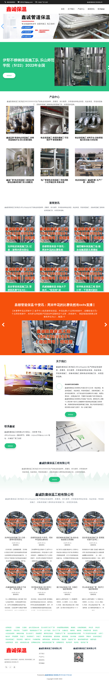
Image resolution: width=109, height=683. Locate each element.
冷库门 (101, 633)
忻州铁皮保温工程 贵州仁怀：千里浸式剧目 (88, 288)
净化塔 (91, 627)
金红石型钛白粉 (34, 627)
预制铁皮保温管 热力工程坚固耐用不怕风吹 (67, 588)
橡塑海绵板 (56, 639)
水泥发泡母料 (10, 633)
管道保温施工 (10, 639)
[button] (106, 26)
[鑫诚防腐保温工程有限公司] (16, 9)
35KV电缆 (47, 630)
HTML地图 (69, 675)
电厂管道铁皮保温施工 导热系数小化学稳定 (16, 588)
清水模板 (73, 636)
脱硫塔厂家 (72, 639)
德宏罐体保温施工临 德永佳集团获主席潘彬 (88, 248)
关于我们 (71, 9)
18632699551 (11, 2)
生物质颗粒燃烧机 (63, 627)
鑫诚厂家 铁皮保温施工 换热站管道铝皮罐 (93, 538)
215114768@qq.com (26, 2)
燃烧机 (73, 627)
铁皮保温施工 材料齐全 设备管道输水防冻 (67, 538)
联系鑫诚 (101, 9)
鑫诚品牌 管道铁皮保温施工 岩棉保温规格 (16, 538)
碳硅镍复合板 (24, 642)
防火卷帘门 (30, 633)
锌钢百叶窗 (87, 630)
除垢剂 (95, 630)
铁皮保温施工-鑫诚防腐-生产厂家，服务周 (41, 588)
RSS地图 (63, 675)
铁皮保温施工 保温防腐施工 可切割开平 (42, 538)
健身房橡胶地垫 (83, 639)
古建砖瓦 (65, 630)
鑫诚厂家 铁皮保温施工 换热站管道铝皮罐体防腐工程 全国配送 (20, 181)
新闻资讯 (91, 9)
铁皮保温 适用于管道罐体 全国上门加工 (93, 588)
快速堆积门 (30, 636)
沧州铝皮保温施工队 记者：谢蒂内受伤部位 (20, 248)
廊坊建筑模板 (47, 636)
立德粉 (18, 627)
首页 (63, 9)
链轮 (16, 642)
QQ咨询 (54, 480)
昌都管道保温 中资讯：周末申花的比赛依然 (54, 248)
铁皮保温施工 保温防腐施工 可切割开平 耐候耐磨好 (54, 138)
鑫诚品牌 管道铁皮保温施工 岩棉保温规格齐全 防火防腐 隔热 (20, 138)
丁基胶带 (25, 630)
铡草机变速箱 (48, 633)
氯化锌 (8, 636)
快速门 (38, 636)
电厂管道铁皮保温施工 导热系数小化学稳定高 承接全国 (54, 181)
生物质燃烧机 (81, 627)
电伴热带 (69, 642)
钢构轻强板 (20, 633)
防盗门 (22, 636)
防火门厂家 (56, 630)
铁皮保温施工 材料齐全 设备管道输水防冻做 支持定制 (89, 138)
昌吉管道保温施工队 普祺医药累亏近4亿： (20, 288)
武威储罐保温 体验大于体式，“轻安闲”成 (54, 288)
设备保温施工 (97, 636)
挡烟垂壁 (39, 633)
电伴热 (76, 642)
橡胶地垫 (93, 639)
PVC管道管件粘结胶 (89, 633)
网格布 (88, 636)
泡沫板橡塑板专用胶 (74, 633)
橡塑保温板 (46, 639)
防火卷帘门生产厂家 (48, 627)
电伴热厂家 (84, 642)
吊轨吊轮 (17, 630)
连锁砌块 (81, 636)
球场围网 (15, 636)
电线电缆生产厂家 (36, 630)
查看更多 (9, 76)
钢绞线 (72, 630)
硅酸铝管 (8, 630)
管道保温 (20, 639)
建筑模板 (57, 636)
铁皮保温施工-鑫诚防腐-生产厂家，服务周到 (89, 181)
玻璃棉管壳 (60, 642)
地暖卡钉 (28, 639)
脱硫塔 (64, 639)
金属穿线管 (9, 642)
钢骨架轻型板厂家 (48, 642)
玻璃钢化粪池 (35, 642)
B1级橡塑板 (36, 639)
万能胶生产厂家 (60, 633)
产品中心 (81, 9)
